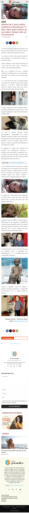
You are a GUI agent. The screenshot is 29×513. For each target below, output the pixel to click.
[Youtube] (20, 366)
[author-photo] (14, 356)
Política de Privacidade (20, 506)
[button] (2, 2)
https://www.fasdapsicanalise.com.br (14, 360)
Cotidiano (3, 21)
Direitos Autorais (5, 495)
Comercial (3, 499)
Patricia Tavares (4, 454)
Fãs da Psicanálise (7, 37)
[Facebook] (7, 42)
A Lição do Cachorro (16, 162)
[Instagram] (11, 366)
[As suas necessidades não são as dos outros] (14, 442)
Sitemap (14, 508)
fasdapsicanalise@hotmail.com (17, 485)
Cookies (12, 506)
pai (3, 80)
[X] (10, 42)
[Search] (27, 2)
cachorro (13, 253)
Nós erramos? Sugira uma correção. (9, 498)
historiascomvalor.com (20, 321)
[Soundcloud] (14, 366)
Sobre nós (3, 501)
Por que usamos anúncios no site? (9, 496)
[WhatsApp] (17, 42)
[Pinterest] (13, 42)
